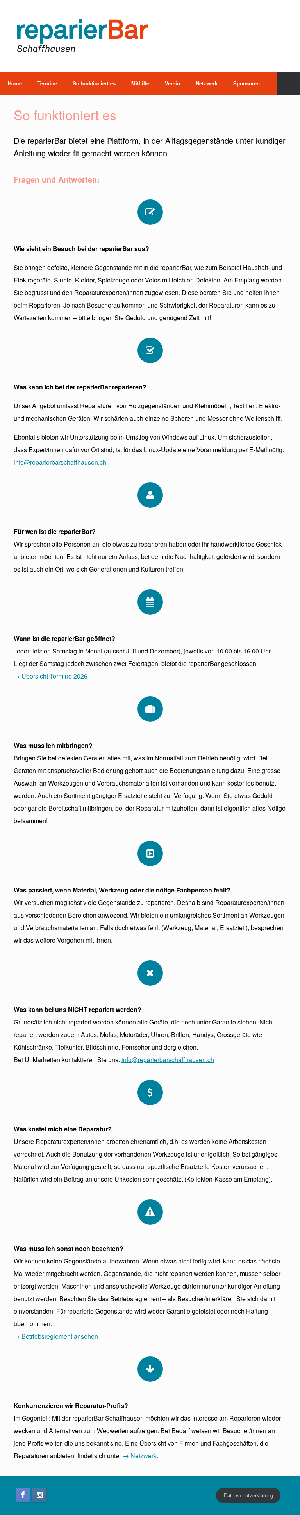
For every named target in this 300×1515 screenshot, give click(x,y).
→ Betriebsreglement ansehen (56, 1336)
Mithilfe (140, 83)
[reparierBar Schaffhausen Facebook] (23, 1495)
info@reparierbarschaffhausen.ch (60, 462)
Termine (47, 83)
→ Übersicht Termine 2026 (51, 676)
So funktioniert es (94, 83)
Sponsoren (246, 83)
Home (15, 83)
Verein (172, 83)
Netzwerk (207, 83)
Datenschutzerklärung (248, 1495)
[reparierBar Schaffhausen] (82, 36)
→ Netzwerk (140, 1455)
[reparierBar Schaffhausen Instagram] (39, 1495)
